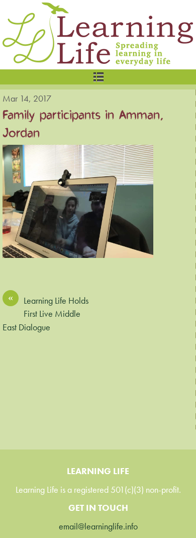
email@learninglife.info (98, 526)
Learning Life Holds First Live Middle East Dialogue (45, 313)
